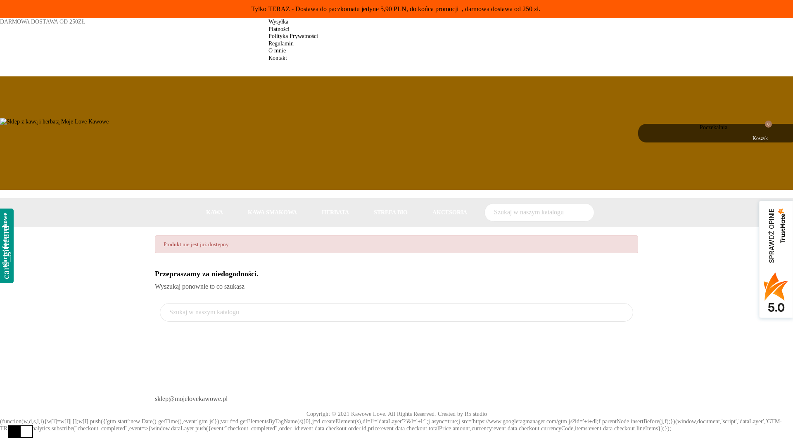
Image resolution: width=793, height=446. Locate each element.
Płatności (279, 29)
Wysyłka (278, 22)
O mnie (277, 50)
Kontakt (277, 58)
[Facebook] (410, 395)
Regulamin (281, 43)
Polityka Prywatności (293, 36)
